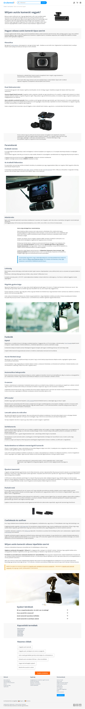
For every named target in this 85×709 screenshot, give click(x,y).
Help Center (59, 681)
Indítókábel (20, 633)
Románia (28, 701)
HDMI (18, 531)
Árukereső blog (7, 685)
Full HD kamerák (48, 169)
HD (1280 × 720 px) (28, 169)
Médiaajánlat (60, 686)
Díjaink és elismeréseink (9, 682)
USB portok (27, 531)
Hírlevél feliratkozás (34, 681)
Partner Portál (60, 680)
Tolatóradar (20, 631)
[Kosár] (77, 2)
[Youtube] (80, 704)
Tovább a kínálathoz (42, 673)
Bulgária (22, 701)
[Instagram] (77, 704)
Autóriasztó (20, 635)
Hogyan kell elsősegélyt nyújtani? (27, 663)
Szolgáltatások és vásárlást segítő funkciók (39, 680)
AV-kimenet (9, 532)
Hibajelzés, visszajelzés (35, 684)
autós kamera (14, 45)
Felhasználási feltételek (20, 704)
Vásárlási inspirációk (34, 682)
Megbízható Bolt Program (62, 682)
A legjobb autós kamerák (25, 647)
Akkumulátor (20, 634)
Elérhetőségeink (7, 681)
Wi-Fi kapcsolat (24, 526)
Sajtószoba (6, 686)
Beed (58, 690)
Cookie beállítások (34, 685)
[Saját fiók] (80, 2)
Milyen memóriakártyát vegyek (35, 259)
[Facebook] (74, 704)
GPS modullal (30, 400)
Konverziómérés (60, 692)
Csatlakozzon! (61, 695)
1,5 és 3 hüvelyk (68, 343)
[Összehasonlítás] (74, 2)
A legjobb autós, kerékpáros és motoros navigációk (41, 566)
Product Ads (59, 685)
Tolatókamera (20, 630)
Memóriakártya (21, 628)
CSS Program (59, 688)
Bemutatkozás (7, 680)
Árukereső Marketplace (62, 684)
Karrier (5, 684)
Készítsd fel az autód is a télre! (26, 667)
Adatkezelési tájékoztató (9, 704)
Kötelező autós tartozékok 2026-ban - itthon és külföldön (33, 659)
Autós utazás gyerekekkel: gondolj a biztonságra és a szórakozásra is (36, 655)
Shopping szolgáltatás (62, 689)
